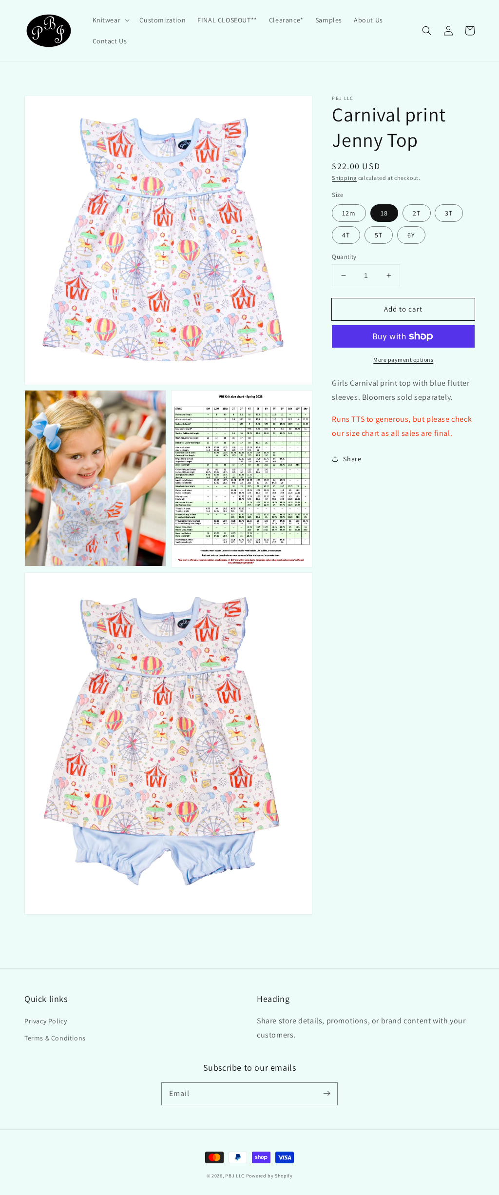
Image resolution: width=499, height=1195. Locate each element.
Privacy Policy (45, 1021)
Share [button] (352, 458)
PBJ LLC (235, 1176)
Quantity (344, 257)
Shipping (344, 177)
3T (449, 213)
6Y (411, 235)
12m (349, 213)
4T (346, 235)
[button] (110, 20)
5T (379, 235)
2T (417, 213)
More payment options (403, 359)
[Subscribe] (326, 1093)
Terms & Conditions (55, 1038)
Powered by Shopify (269, 1176)
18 (384, 213)
